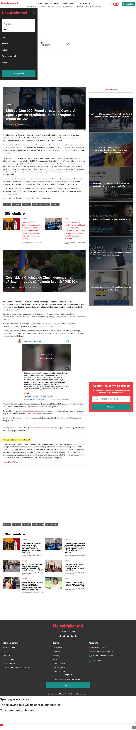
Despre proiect (9, 647)
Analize (48, 4)
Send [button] (1, 725)
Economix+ (85, 4)
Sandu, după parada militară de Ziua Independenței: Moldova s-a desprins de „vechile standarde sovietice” (32, 567)
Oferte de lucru (9, 659)
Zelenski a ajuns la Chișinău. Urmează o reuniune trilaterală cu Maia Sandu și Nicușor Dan (74, 567)
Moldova (26, 524)
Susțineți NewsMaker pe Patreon (16, 667)
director (16, 204)
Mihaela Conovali (27, 592)
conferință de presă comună (33, 411)
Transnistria (41, 6)
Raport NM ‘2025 (95, 6)
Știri (40, 4)
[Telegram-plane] (75, 636)
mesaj (17, 524)
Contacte (6, 655)
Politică (24, 219)
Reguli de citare (9, 663)
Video (56, 4)
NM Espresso (31, 6)
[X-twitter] (64, 636)
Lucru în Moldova (68, 6)
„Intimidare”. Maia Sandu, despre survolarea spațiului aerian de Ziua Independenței (74, 584)
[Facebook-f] (60, 636)
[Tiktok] (72, 636)
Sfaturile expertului (82, 6)
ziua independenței (51, 524)
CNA (7, 204)
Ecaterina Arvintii (28, 242)
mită (26, 204)
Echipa (5, 651)
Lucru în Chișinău (111, 90)
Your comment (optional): (17, 710)
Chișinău (6, 524)
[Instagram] (68, 636)
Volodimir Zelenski (38, 524)
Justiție (58, 6)
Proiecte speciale (69, 4)
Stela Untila (10, 125)
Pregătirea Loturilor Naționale (41, 204)
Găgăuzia (51, 6)
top (55, 204)
